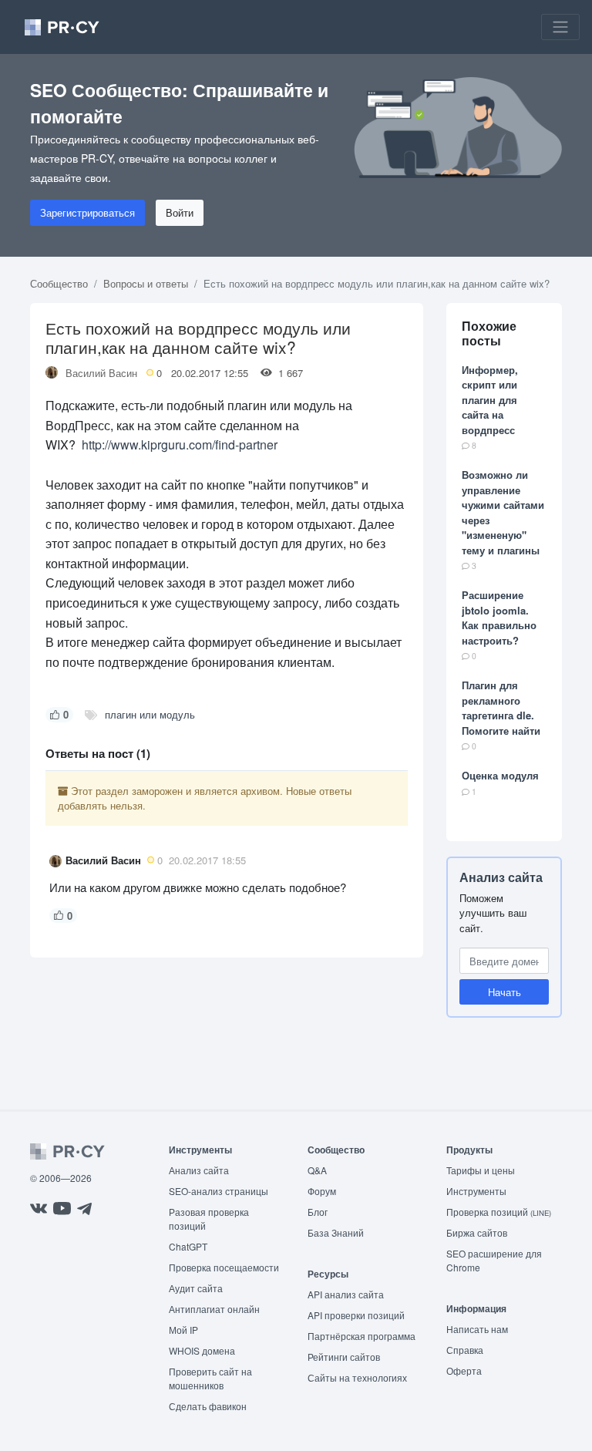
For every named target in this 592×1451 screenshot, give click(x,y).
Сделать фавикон (208, 1405)
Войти (179, 212)
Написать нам (477, 1328)
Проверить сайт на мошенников (210, 1378)
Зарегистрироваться (87, 212)
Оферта (464, 1370)
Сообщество (59, 283)
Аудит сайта (196, 1287)
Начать (504, 992)
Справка (464, 1349)
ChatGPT (188, 1246)
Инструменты (476, 1190)
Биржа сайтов (476, 1232)
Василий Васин (101, 372)
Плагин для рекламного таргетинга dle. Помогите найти (501, 708)
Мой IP (183, 1329)
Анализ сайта (501, 877)
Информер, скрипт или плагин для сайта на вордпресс (490, 399)
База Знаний (336, 1232)
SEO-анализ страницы (218, 1190)
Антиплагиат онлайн (214, 1308)
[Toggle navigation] (560, 27)
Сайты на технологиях (357, 1377)
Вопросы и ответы (145, 283)
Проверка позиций (498, 1211)
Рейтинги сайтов (344, 1356)
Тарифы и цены (480, 1170)
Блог (318, 1211)
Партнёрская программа (361, 1335)
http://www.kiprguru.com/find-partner (180, 444)
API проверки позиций (356, 1314)
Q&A (317, 1170)
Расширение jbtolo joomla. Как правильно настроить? (499, 617)
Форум (322, 1190)
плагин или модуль (150, 714)
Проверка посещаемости (224, 1267)
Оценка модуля (500, 775)
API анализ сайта (346, 1294)
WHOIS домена (202, 1350)
